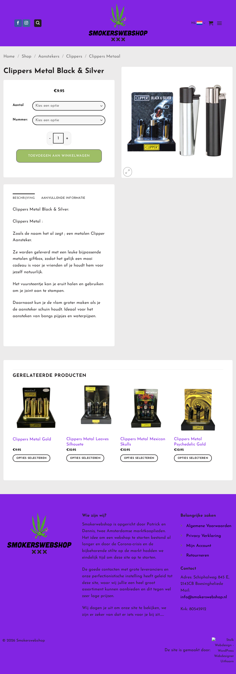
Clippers (74, 56)
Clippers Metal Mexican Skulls (142, 442)
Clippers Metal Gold (32, 439)
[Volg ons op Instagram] (26, 23)
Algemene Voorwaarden (208, 526)
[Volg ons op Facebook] (18, 23)
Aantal (18, 105)
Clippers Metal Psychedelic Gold (190, 442)
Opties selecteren (31, 458)
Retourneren (197, 556)
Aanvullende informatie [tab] (63, 197)
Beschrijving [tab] (24, 197)
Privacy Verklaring (203, 536)
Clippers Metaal (104, 56)
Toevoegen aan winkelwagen (59, 156)
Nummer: (20, 119)
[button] (37, 23)
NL (193, 22)
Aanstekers (48, 56)
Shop (26, 56)
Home (9, 56)
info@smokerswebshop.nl (203, 597)
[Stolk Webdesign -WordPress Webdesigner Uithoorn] (223, 650)
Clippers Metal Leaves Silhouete (87, 442)
